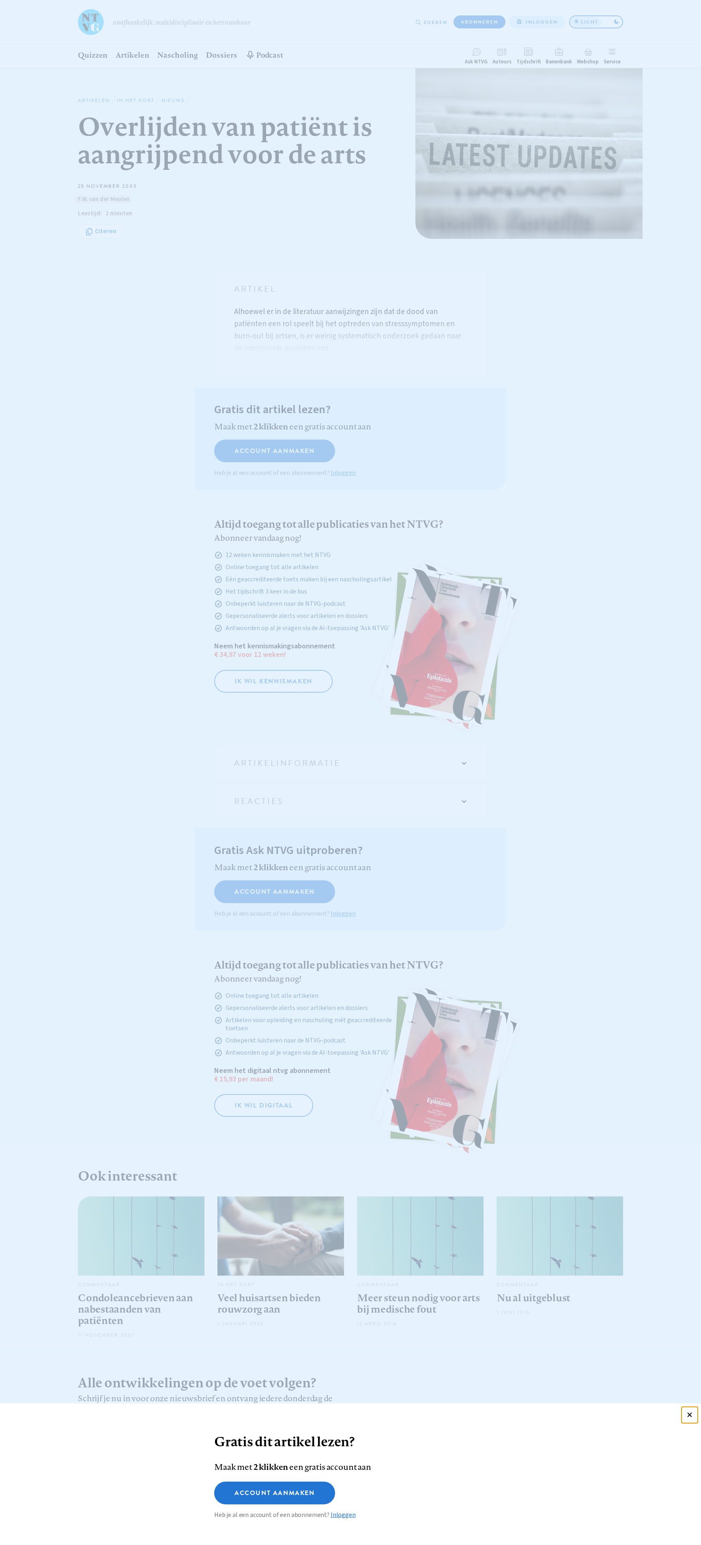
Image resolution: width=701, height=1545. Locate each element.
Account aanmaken (274, 1493)
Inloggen (343, 1514)
